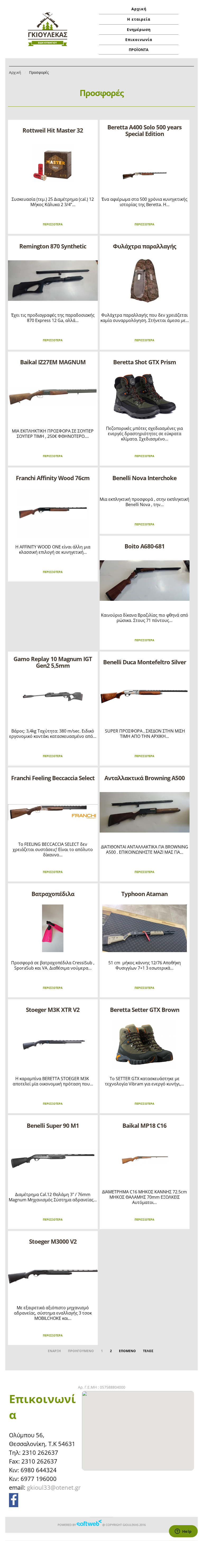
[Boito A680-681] (145, 580)
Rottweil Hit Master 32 (52, 130)
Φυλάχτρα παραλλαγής (144, 246)
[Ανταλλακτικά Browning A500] (145, 812)
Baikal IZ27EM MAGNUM (53, 362)
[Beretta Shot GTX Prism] (144, 396)
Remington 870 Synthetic (52, 246)
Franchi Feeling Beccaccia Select (53, 778)
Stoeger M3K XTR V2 (53, 1009)
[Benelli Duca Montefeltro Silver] (145, 696)
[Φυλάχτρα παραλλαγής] (144, 280)
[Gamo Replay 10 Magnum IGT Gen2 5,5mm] (53, 696)
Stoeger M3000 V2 (53, 1241)
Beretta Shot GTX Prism (144, 362)
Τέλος (148, 1351)
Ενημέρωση (139, 29)
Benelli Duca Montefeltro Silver (144, 662)
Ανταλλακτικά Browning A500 (144, 778)
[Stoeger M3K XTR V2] (53, 1044)
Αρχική (138, 8)
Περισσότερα (53, 224)
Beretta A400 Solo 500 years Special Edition (144, 130)
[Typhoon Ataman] (144, 928)
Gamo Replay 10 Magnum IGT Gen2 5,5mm (52, 662)
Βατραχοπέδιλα (52, 894)
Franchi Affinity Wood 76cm (53, 478)
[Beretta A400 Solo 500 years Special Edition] (144, 165)
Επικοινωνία (138, 39)
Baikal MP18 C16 (144, 1125)
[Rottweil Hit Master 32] (53, 165)
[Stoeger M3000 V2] (53, 1276)
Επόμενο (127, 1351)
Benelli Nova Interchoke (144, 478)
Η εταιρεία (138, 19)
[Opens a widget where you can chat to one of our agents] (183, 1531)
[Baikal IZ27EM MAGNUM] (53, 396)
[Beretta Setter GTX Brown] (144, 1044)
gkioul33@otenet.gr (54, 1487)
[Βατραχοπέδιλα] (52, 928)
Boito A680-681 (144, 546)
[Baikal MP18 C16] (144, 1160)
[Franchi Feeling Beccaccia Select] (53, 812)
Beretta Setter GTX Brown (144, 1009)
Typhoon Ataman (144, 894)
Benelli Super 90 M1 (53, 1125)
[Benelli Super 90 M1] (53, 1160)
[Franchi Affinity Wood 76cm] (53, 512)
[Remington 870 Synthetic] (53, 280)
